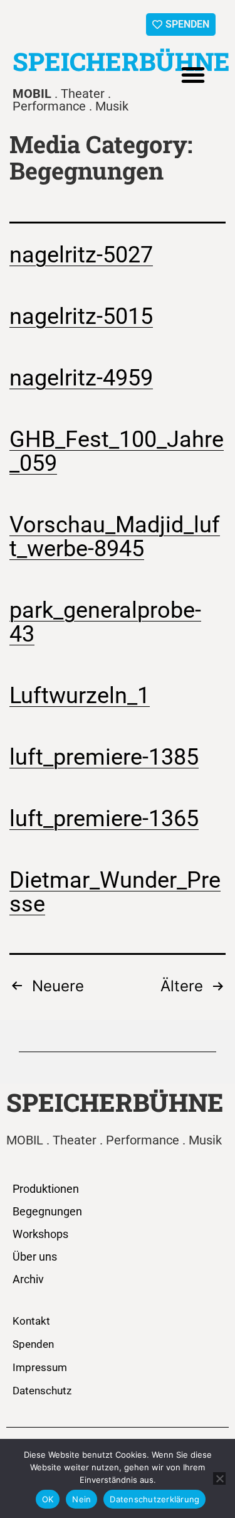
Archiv (28, 1279)
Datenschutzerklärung (154, 1499)
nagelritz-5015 (81, 316)
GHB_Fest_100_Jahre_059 (116, 451)
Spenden (33, 1344)
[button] (193, 75)
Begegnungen (47, 1211)
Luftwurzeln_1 (79, 695)
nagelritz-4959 (81, 378)
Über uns (35, 1256)
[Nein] (219, 1478)
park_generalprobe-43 (105, 622)
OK (48, 1499)
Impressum (40, 1367)
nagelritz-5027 (81, 255)
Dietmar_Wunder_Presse (115, 892)
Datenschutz (42, 1390)
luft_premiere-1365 (104, 818)
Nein (81, 1499)
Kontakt (31, 1321)
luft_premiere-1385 (104, 757)
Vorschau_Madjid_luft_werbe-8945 (114, 537)
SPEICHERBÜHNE (121, 61)
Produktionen (46, 1188)
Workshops (40, 1234)
